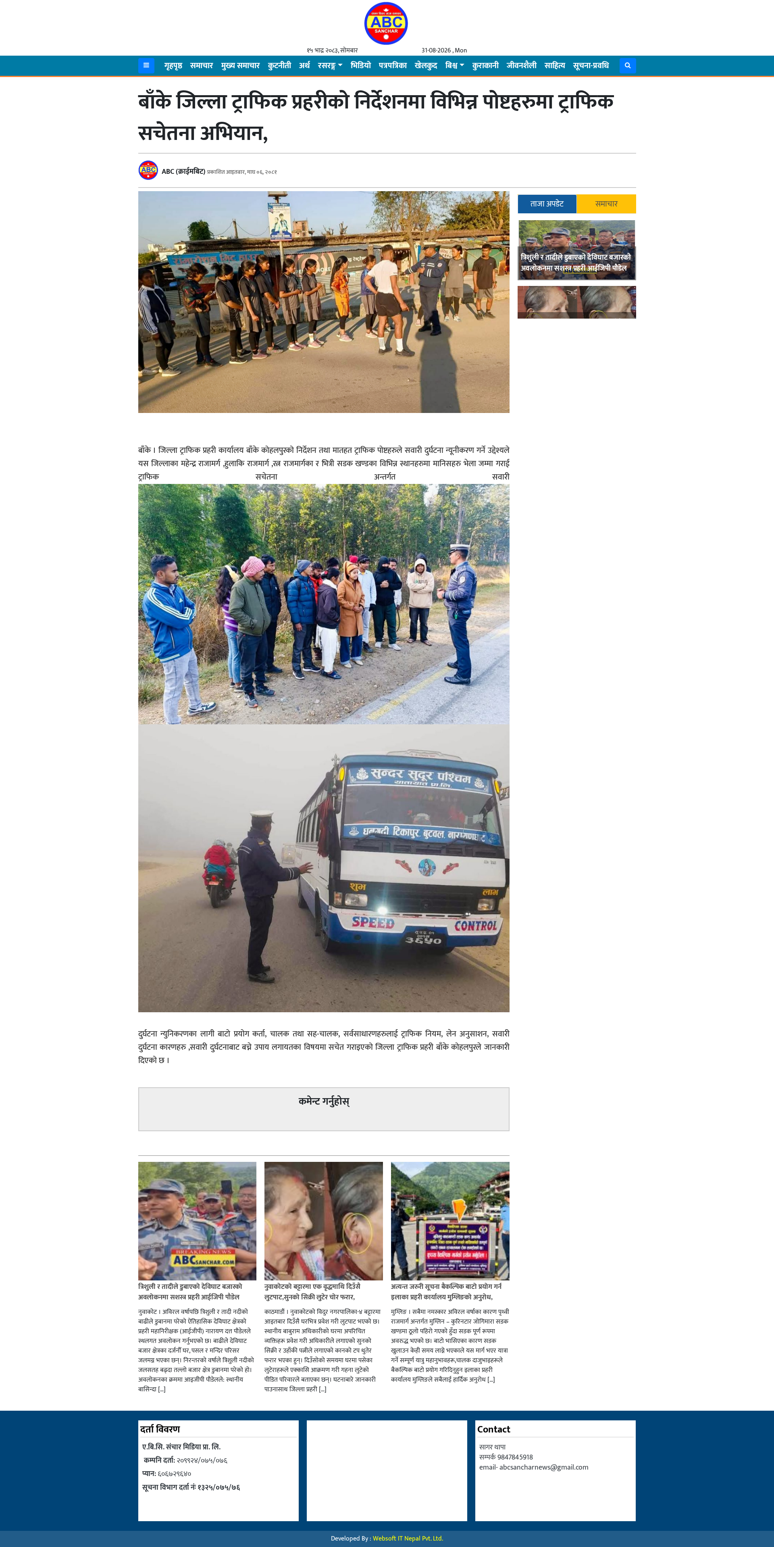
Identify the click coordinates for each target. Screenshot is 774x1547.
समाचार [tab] (606, 204)
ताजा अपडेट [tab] (547, 204)
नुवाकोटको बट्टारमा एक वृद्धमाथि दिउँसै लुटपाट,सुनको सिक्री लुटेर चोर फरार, (312, 1292)
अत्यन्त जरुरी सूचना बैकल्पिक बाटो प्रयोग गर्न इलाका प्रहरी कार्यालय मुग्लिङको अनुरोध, (446, 1292)
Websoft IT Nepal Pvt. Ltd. (408, 1538)
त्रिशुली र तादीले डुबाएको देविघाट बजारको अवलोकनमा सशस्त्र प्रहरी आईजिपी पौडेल (576, 263)
